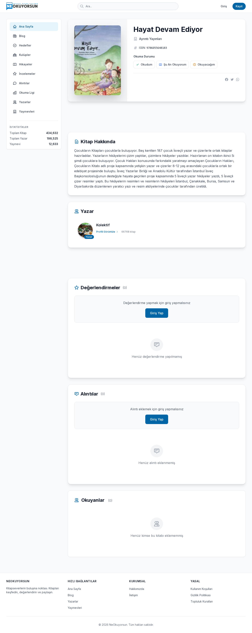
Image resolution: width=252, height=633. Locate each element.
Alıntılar (24, 83)
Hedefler (25, 45)
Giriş (224, 6)
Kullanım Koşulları (201, 588)
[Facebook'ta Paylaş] (226, 79)
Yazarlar (25, 102)
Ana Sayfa (26, 26)
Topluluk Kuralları (202, 601)
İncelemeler (27, 73)
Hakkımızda (136, 588)
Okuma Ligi (26, 92)
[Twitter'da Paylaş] (232, 79)
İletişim (133, 595)
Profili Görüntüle (105, 231)
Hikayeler (25, 64)
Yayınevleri (26, 111)
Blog (22, 36)
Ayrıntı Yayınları (150, 39)
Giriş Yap (156, 313)
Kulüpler (25, 54)
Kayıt (239, 6)
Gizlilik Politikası (201, 595)
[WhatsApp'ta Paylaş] (237, 79)
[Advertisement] (157, 117)
